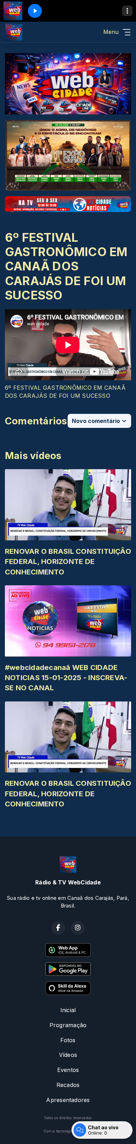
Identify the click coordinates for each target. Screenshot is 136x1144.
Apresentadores (68, 1099)
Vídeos (68, 1054)
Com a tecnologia (59, 1131)
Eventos (68, 1069)
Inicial (68, 1010)
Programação (68, 1025)
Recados (68, 1084)
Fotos (67, 1040)
